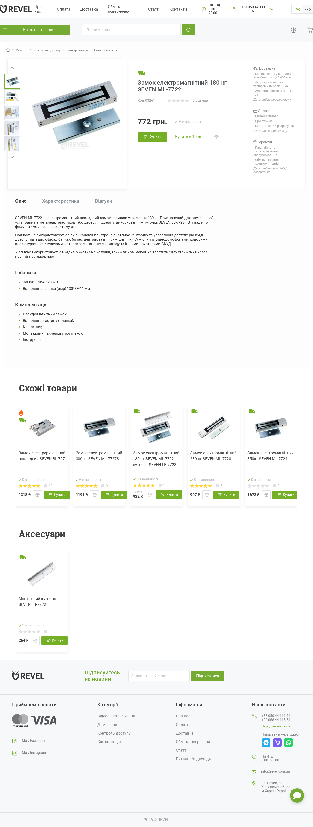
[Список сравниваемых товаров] (293, 30)
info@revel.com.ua (275, 771)
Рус (297, 9)
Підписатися (207, 676)
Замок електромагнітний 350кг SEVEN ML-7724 (270, 456)
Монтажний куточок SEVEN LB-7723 (37, 601)
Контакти (178, 9)
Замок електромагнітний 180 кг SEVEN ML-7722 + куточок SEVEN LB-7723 (156, 459)
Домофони (107, 724)
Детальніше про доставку (272, 99)
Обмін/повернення (118, 9)
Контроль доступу (114, 733)
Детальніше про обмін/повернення (270, 170)
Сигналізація (109, 741)
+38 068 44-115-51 (276, 720)
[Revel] (16, 8)
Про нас (38, 9)
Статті (154, 9)
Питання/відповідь (193, 759)
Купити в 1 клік (189, 136)
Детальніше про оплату (270, 131)
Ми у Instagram (34, 753)
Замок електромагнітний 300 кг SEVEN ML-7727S (99, 456)
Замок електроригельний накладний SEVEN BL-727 (42, 456)
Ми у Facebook (33, 741)
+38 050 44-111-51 (253, 9)
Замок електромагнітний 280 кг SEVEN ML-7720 (213, 456)
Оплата (63, 9)
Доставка (89, 9)
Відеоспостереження (116, 716)
